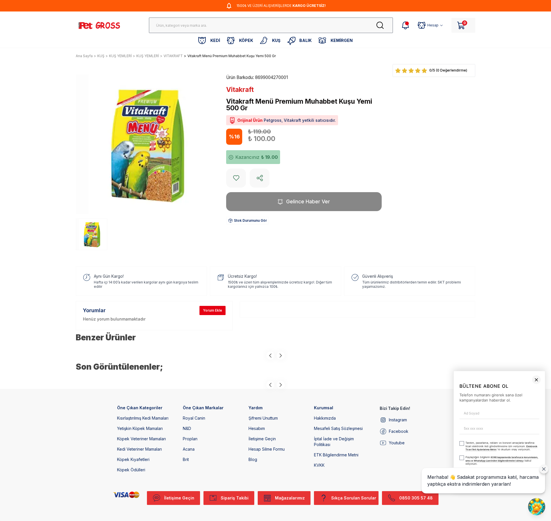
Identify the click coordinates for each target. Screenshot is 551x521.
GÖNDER (433, 506)
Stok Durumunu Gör (250, 220)
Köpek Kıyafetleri (133, 459)
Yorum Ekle (212, 310)
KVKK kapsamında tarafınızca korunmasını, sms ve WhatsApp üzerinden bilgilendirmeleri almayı (411, 491)
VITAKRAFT (173, 56)
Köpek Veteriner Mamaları (141, 438)
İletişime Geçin (262, 438)
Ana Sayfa (84, 56)
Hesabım (257, 428)
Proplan (190, 438)
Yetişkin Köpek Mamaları (140, 428)
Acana (189, 449)
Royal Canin (194, 418)
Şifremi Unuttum (263, 418)
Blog (253, 459)
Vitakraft (240, 90)
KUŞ (100, 56)
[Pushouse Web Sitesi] (538, 519)
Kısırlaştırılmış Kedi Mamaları (142, 418)
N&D (187, 428)
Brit (186, 459)
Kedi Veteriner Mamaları (139, 449)
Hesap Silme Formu (267, 449)
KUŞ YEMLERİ (120, 56)
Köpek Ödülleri (131, 469)
